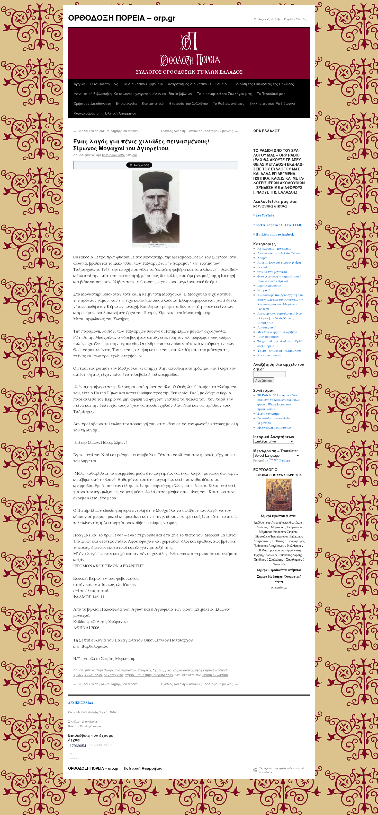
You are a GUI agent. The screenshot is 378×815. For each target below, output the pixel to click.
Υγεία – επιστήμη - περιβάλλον (149, 674)
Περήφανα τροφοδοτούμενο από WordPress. (281, 770)
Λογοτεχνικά (113, 674)
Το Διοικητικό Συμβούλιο (143, 83)
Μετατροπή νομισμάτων (274, 427)
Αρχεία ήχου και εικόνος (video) (279, 262)
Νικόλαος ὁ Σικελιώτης (268, 559)
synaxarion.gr (279, 587)
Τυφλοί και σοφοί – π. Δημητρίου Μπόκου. (106, 130)
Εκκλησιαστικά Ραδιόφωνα (272, 103)
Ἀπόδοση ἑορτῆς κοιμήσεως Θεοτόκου (278, 522)
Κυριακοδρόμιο (86, 113)
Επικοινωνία (126, 103)
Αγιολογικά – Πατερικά (274, 248)
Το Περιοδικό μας (271, 93)
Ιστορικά (144, 670)
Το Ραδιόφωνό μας (228, 103)
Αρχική (79, 83)
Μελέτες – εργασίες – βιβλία (277, 332)
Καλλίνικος (294, 546)
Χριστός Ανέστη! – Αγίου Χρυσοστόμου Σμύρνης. (199, 130)
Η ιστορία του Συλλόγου (188, 103)
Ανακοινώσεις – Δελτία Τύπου (278, 253)
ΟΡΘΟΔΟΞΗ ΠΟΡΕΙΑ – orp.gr (122, 17)
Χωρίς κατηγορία (269, 355)
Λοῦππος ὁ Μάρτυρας (271, 527)
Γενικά (262, 267)
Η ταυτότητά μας (104, 83)
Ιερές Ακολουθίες (269, 285)
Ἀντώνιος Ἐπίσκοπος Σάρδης (284, 555)
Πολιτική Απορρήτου (120, 113)
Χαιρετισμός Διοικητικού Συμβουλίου (198, 83)
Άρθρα (262, 258)
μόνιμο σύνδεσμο (214, 674)
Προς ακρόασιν (268, 336)
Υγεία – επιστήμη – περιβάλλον (279, 350)
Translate (284, 460)
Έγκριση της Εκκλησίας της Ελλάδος (263, 83)
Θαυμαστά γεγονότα (120, 670)
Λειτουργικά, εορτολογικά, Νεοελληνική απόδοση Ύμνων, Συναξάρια (280, 318)
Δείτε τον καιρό (268, 413)
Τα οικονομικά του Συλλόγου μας (224, 93)
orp (134, 155)
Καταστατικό (153, 103)
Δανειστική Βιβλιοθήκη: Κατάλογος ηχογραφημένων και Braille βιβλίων (133, 93)
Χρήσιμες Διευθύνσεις (92, 103)
